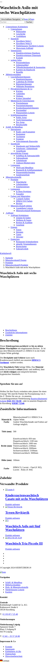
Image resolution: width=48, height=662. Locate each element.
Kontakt (8, 647)
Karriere (8, 592)
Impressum (10, 649)
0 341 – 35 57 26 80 (11, 636)
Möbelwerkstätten (12, 585)
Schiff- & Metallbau (13, 582)
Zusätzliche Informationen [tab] (16, 332)
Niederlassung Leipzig (14, 590)
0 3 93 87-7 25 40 (10, 614)
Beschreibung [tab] (11, 330)
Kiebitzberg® (5, 253)
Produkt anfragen (7, 323)
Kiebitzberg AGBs (13, 651)
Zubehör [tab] (9, 335)
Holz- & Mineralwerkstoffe (16, 587)
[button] (24, 661)
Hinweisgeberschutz (13, 656)
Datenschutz (10, 654)
